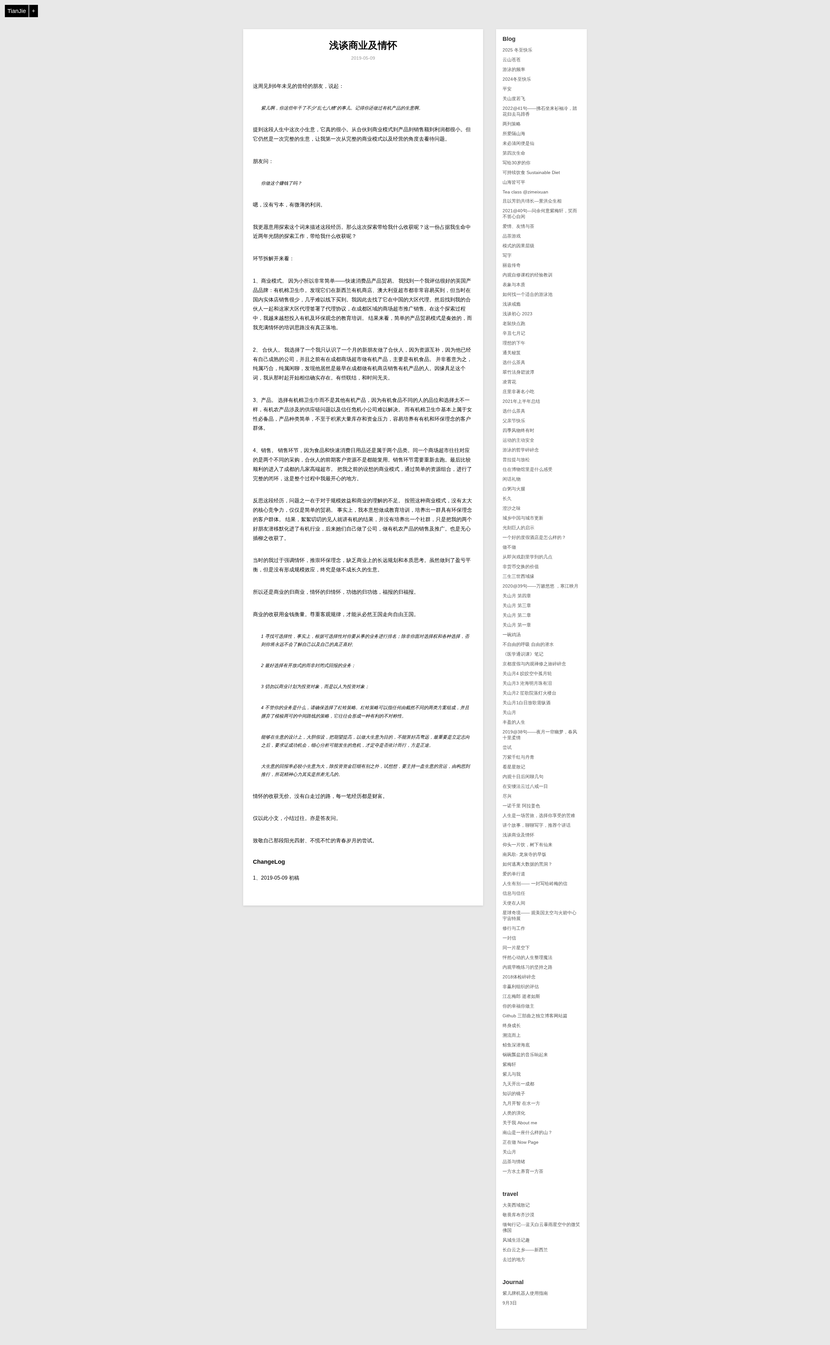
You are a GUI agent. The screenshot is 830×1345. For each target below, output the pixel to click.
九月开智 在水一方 (521, 1103)
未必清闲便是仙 (518, 143)
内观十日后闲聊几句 (523, 776)
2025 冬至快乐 (517, 50)
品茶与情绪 (514, 1161)
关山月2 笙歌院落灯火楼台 (529, 693)
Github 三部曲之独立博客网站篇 (535, 1015)
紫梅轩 (509, 1064)
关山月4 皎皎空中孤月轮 (527, 673)
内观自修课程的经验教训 (527, 274)
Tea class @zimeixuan (525, 191)
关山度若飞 (514, 98)
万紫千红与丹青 (518, 757)
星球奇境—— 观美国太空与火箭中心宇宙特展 (539, 915)
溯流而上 (512, 1035)
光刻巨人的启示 (518, 527)
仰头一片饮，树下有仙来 (527, 844)
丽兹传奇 (512, 265)
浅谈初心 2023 (517, 313)
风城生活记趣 (516, 1240)
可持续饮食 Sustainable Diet (531, 172)
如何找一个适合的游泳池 (527, 294)
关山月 (509, 712)
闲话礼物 (512, 479)
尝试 (507, 747)
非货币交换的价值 (521, 566)
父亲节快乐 (514, 420)
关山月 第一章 (517, 624)
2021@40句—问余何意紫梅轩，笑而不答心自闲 (540, 213)
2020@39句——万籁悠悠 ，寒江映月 (540, 586)
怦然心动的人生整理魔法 (527, 957)
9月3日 (510, 1302)
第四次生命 (514, 153)
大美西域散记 (516, 1205)
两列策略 (512, 123)
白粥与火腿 (514, 488)
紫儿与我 (512, 1074)
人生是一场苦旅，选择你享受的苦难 (539, 815)
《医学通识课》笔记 (523, 654)
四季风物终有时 (518, 430)
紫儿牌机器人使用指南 (525, 1293)
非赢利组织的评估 (521, 986)
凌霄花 (509, 381)
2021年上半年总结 (521, 401)
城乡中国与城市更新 (523, 517)
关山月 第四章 (517, 595)
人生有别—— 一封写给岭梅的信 (535, 883)
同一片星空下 (516, 947)
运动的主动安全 (518, 440)
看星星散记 (514, 766)
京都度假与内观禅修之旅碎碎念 (534, 663)
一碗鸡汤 (512, 634)
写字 (507, 255)
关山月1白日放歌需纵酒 (527, 702)
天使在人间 (514, 903)
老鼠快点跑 (514, 323)
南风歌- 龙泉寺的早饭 (524, 854)
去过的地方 (514, 1259)
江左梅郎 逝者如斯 (521, 996)
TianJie (16, 11)
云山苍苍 (512, 59)
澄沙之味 (512, 508)
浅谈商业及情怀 (363, 45)
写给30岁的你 (516, 162)
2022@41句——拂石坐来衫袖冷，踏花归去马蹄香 (540, 111)
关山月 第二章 (517, 615)
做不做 (509, 547)
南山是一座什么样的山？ (527, 1132)
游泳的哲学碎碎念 (521, 449)
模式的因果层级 (518, 245)
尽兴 (507, 796)
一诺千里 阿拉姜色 (521, 805)
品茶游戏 (512, 236)
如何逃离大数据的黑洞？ (527, 864)
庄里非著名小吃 (518, 391)
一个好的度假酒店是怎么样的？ (534, 537)
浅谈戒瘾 (512, 304)
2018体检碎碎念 (519, 976)
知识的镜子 (514, 1093)
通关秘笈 (512, 352)
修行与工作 (514, 928)
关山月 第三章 (517, 605)
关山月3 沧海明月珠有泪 (527, 683)
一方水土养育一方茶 (523, 1171)
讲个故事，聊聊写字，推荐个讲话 (537, 825)
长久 (507, 498)
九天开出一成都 (518, 1083)
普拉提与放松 (516, 459)
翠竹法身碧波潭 (518, 372)
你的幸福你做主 (518, 1006)
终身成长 (512, 1025)
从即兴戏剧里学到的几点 (527, 556)
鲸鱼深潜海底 (516, 1044)
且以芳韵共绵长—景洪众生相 (532, 201)
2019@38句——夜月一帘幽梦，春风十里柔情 (540, 734)
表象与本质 (514, 284)
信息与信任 (514, 893)
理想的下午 (514, 342)
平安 (507, 88)
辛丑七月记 (514, 333)
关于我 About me (520, 1122)
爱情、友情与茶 (518, 226)
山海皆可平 (514, 182)
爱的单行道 (514, 873)
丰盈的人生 (514, 722)
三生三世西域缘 (518, 576)
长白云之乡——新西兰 (525, 1249)
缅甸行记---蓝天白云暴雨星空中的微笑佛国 (541, 1227)
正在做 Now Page (521, 1142)
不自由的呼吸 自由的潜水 (528, 644)
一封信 (509, 938)
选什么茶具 (514, 362)
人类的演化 (514, 1113)
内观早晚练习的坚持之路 (527, 967)
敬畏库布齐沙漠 (518, 1214)
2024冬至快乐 (517, 79)
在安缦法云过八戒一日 (525, 786)
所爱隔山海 (514, 133)
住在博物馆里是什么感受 (527, 469)
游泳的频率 (514, 69)
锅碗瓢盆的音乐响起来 (525, 1054)
